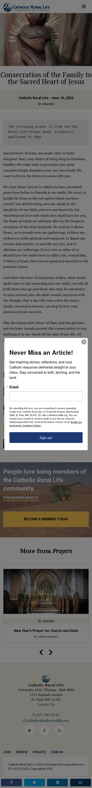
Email (13, 387)
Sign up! (46, 437)
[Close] (83, 341)
